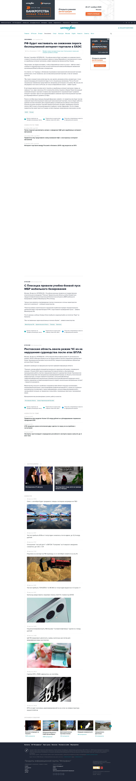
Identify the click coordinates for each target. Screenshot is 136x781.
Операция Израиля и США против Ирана (49, 733)
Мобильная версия (6, 22)
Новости (79, 33)
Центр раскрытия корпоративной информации (63, 770)
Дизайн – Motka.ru (97, 774)
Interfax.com (26, 22)
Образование (66, 22)
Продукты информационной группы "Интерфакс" (48, 761)
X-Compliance (28, 767)
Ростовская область (30, 400)
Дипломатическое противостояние (66, 733)
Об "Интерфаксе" (16, 22)
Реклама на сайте (64, 745)
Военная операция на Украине (32, 733)
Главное (26, 33)
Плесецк (52, 324)
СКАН (54, 767)
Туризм (50, 22)
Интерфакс (68, 28)
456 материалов (82, 734)
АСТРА (26, 772)
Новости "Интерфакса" (58, 766)
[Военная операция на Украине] (33, 730)
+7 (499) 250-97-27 (78, 757)
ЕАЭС (26, 112)
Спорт (55, 33)
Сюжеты (86, 33)
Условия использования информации (101, 771)
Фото (92, 33)
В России (33, 33)
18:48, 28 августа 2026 (36, 157)
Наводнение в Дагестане (99, 733)
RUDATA (55, 769)
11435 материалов (30, 736)
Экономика (47, 33)
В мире (40, 33)
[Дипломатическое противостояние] (68, 730)
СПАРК (26, 766)
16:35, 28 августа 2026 (36, 281)
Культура (61, 33)
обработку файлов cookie (92, 754)
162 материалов (99, 736)
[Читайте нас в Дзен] (54, 774)
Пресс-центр (46, 745)
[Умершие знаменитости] (85, 730)
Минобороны (40, 224)
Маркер (26, 770)
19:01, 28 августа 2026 (36, 345)
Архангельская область (42, 324)
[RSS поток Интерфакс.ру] (61, 774)
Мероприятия (74, 22)
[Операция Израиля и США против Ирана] (50, 730)
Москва (67, 33)
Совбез (48, 224)
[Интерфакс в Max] (63, 774)
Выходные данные (97, 773)
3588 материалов (47, 736)
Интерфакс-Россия (35, 22)
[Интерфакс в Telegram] (56, 774)
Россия (31, 112)
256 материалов (64, 736)
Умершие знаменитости (85, 732)
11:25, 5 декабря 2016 (38, 39)
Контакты (27, 745)
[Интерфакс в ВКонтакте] (59, 774)
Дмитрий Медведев (30, 224)
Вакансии (54, 745)
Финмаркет (44, 22)
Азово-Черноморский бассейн (45, 400)
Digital (73, 33)
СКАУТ (26, 769)
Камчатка (58, 324)
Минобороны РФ (29, 324)
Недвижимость (57, 22)
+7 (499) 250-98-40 (67, 757)
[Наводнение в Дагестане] (103, 730)
